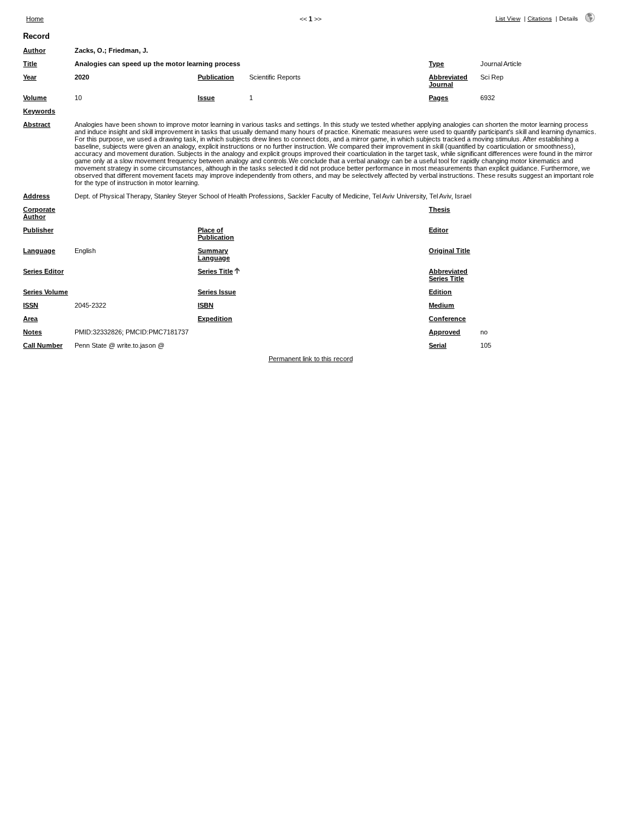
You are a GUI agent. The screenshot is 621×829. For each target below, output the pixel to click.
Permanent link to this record (311, 358)
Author (34, 50)
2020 (82, 77)
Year (29, 77)
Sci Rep (491, 77)
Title (30, 63)
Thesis (439, 209)
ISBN (205, 305)
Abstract (36, 124)
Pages (438, 97)
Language (39, 250)
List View (507, 18)
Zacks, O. (89, 50)
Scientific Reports (275, 77)
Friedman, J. (128, 50)
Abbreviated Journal (448, 80)
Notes (32, 332)
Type (436, 63)
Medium (441, 305)
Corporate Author (39, 213)
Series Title (215, 271)
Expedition (215, 318)
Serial (437, 345)
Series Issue (217, 292)
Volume (35, 97)
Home (35, 18)
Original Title (449, 250)
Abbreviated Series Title (448, 275)
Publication (216, 77)
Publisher (38, 230)
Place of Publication (216, 233)
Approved (444, 332)
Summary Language (214, 254)
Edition (440, 292)
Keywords (39, 111)
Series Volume (45, 292)
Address (36, 196)
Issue (206, 97)
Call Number (42, 345)
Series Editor (43, 271)
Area (30, 318)
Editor (438, 230)
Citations (540, 18)
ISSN (30, 305)
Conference (447, 318)
